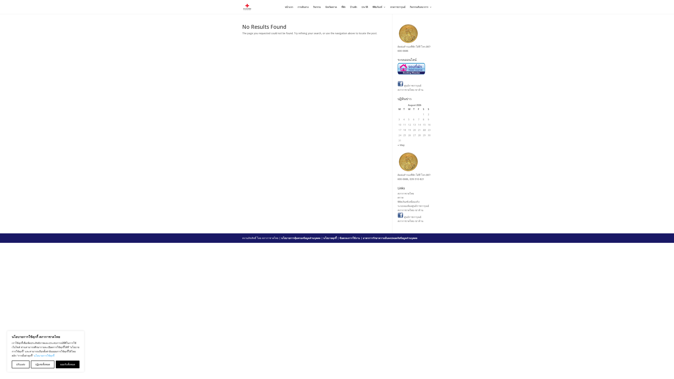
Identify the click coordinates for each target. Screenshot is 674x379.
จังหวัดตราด (331, 7)
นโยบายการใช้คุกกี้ (44, 355)
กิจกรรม (317, 7)
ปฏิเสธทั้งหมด (42, 364)
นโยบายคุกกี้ (330, 238)
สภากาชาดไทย (406, 193)
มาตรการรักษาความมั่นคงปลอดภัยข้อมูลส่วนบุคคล (390, 238)
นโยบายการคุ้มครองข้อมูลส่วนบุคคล (301, 238)
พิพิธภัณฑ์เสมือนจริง (408, 201)
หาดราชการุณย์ (397, 7)
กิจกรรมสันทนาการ (419, 7)
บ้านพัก (353, 7)
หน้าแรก (289, 7)
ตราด (401, 197)
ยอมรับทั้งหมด (67, 364)
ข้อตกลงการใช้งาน (349, 238)
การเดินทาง (303, 7)
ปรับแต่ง (20, 364)
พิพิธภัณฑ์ (377, 7)
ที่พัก (343, 7)
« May (401, 145)
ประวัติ (364, 7)
